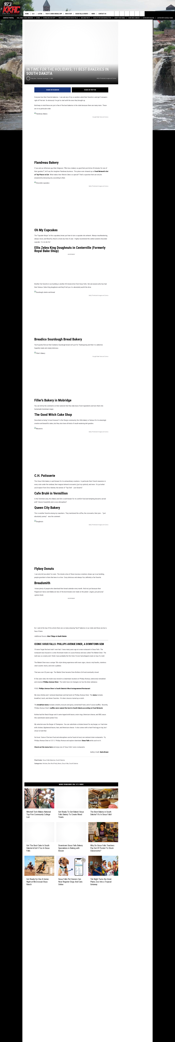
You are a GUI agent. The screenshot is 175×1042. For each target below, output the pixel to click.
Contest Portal (8, 18)
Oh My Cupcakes (46, 230)
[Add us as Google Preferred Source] (121, 13)
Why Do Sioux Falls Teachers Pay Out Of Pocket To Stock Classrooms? (102, 848)
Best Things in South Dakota (56, 636)
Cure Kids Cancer (134, 18)
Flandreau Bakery (46, 162)
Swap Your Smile (119, 18)
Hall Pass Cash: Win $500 (25, 18)
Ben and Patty (85, 18)
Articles (45, 763)
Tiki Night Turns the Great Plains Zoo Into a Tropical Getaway (100, 882)
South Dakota (60, 760)
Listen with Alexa (148, 18)
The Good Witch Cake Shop (53, 415)
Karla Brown (104, 752)
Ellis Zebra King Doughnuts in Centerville (62, 248)
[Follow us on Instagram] (132, 13)
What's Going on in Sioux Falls (68, 18)
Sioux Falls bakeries (49, 760)
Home (27, 14)
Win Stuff (68, 14)
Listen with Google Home (165, 18)
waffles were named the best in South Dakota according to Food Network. (76, 708)
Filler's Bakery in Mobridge (52, 400)
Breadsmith (42, 583)
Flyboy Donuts (44, 569)
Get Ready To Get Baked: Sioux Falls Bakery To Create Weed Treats (71, 814)
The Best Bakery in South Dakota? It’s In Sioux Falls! (101, 813)
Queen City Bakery (47, 508)
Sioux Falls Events (81, 14)
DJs (33, 14)
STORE (38, 18)
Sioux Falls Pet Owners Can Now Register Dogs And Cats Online (70, 882)
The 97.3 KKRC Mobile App (53, 14)
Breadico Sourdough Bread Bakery (58, 339)
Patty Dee (33, 78)
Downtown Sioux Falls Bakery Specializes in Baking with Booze (70, 848)
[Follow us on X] (137, 13)
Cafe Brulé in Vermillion (51, 493)
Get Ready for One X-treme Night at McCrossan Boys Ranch (37, 882)
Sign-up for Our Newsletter (102, 18)
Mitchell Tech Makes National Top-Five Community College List (38, 814)
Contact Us (102, 14)
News (93, 14)
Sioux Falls (86, 741)
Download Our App (49, 18)
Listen (40, 14)
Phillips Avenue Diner (51, 682)
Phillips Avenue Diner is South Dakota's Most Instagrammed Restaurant (64, 688)
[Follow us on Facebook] (126, 13)
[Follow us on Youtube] (142, 13)
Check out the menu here (43, 747)
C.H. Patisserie (44, 476)
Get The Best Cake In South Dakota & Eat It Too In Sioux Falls (38, 848)
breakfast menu (43, 705)
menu (95, 695)
